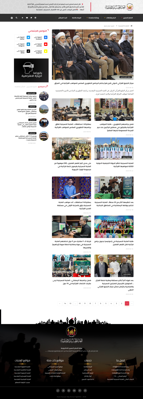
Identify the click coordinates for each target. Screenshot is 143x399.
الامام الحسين (128, 17)
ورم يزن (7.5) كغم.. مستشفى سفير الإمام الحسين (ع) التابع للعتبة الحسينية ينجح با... (25, 138)
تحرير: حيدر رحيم (109, 25)
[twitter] (31, 17)
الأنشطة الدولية (127, 118)
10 (80, 303)
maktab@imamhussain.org (120, 369)
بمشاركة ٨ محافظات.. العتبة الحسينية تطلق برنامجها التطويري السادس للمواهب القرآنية (73, 125)
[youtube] (27, 17)
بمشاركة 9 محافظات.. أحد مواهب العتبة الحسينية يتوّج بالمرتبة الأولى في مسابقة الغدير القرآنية (74, 205)
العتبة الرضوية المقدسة (22, 373)
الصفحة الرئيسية (123, 25)
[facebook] (35, 17)
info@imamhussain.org (120, 366)
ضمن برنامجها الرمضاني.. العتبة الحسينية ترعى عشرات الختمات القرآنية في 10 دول (72, 282)
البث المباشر (62, 17)
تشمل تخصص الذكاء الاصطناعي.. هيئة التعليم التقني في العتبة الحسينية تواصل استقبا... (26, 124)
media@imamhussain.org (120, 373)
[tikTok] (58, 390)
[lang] (11, 18)
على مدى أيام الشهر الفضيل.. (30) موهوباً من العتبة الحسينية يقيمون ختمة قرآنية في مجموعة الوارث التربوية (72, 166)
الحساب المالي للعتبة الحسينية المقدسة (120, 379)
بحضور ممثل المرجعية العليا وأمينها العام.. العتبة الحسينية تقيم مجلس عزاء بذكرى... (25, 98)
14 (65, 303)
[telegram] (69, 390)
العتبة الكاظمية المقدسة (22, 369)
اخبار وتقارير (32, 106)
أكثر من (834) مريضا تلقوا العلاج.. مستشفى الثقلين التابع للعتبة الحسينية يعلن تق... (26, 111)
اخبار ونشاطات (111, 17)
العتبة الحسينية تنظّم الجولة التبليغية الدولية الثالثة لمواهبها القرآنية (115, 164)
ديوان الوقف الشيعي (55, 369)
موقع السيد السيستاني (55, 366)
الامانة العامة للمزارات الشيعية (55, 373)
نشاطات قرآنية (84, 157)
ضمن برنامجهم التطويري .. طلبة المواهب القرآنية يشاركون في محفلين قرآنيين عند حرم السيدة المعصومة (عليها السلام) (115, 127)
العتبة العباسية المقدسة (22, 379)
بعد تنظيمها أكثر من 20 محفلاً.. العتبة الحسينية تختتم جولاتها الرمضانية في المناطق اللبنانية (114, 204)
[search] (16, 18)
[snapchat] (63, 390)
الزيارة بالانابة (76, 17)
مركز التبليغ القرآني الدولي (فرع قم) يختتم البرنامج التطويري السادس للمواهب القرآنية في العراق (94, 83)
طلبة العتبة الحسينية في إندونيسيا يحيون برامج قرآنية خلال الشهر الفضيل (114, 243)
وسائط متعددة (93, 17)
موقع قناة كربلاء (55, 376)
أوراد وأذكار (87, 376)
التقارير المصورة (31, 93)
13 (70, 303)
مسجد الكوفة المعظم (22, 382)
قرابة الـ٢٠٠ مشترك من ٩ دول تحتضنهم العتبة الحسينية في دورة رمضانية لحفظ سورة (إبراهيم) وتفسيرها (71, 244)
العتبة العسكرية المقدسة (22, 376)
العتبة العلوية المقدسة (22, 366)
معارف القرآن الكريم (126, 77)
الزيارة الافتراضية (87, 373)
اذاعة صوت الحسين (88, 379)
